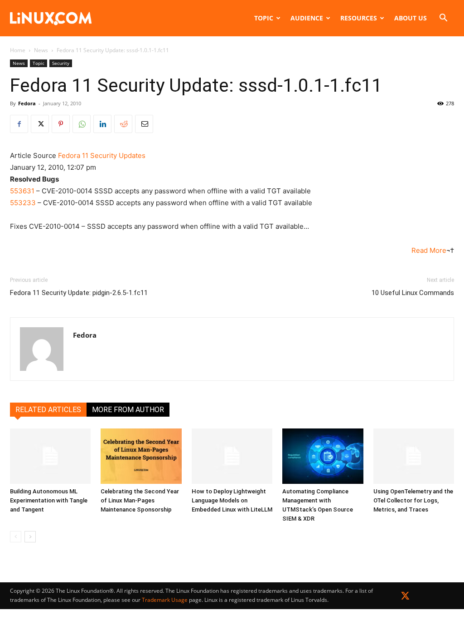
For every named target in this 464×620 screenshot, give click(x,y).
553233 (23, 202)
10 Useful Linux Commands (413, 293)
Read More (428, 250)
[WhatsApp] (81, 124)
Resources (358, 18)
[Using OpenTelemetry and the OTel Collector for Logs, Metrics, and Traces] (413, 456)
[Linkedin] (102, 124)
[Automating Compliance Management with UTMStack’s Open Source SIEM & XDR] (322, 456)
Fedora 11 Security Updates (101, 155)
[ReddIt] (123, 124)
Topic (263, 18)
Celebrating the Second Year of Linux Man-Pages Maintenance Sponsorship (140, 500)
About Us (410, 18)
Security (60, 63)
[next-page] (30, 536)
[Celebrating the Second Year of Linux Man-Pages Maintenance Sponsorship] (141, 456)
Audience (306, 18)
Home (17, 50)
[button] (443, 19)
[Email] (144, 124)
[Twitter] (405, 597)
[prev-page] (15, 536)
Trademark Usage (165, 600)
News (41, 50)
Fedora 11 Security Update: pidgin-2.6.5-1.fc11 (79, 293)
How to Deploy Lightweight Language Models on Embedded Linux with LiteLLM (232, 500)
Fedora (27, 103)
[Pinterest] (61, 124)
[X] (40, 124)
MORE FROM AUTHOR (128, 409)
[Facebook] (19, 124)
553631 (22, 191)
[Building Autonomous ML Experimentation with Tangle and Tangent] (50, 456)
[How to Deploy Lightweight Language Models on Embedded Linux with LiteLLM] (232, 456)
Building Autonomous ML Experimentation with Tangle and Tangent (48, 500)
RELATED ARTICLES (48, 409)
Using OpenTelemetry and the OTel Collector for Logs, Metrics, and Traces (413, 500)
